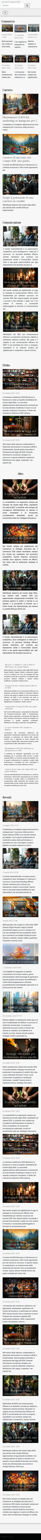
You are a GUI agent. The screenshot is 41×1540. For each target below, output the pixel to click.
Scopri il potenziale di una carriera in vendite (18, 199)
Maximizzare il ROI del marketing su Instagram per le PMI (20, 121)
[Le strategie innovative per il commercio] (20, 533)
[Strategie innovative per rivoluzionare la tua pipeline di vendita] (20, 1049)
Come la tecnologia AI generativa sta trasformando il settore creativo (20, 962)
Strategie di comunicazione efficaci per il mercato (20, 284)
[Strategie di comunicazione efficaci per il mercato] (20, 278)
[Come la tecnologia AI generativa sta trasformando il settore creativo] (20, 953)
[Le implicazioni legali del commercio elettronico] (20, 379)
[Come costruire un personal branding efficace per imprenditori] (20, 236)
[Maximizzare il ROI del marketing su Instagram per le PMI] (20, 104)
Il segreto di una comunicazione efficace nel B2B (20, 330)
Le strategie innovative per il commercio (20, 539)
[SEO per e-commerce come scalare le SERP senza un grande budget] (20, 906)
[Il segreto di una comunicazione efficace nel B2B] (20, 322)
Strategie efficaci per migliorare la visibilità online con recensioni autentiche (20, 1011)
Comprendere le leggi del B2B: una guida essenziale (20, 432)
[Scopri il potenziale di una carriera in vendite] (20, 184)
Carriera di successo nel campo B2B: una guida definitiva (17, 161)
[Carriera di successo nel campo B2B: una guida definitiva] (20, 144)
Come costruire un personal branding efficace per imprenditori (20, 244)
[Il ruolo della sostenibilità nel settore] (20, 489)
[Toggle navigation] (5, 12)
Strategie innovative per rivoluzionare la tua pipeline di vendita (20, 1057)
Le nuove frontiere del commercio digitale (20, 1294)
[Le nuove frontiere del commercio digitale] (20, 1287)
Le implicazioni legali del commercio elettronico (20, 385)
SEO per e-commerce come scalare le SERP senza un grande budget (20, 666)
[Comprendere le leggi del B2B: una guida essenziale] (20, 426)
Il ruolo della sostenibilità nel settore (20, 495)
